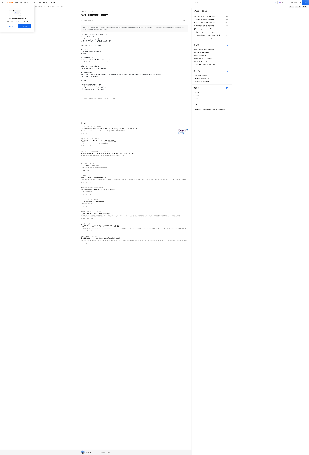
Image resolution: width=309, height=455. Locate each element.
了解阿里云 (53, 2)
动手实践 (35, 6)
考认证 (45, 6)
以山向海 (83, 199)
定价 (35, 2)
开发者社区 (83, 11)
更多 (227, 45)
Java (114, 98)
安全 (92, 126)
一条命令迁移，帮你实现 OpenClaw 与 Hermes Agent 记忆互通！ (210, 109)
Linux (105, 98)
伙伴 (43, 2)
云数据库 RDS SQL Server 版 (95, 98)
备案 (292, 2)
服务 (47, 2)
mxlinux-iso (196, 92)
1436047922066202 (85, 236)
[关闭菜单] (2, 2)
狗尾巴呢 (88, 452)
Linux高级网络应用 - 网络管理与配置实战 (204, 49)
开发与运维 (91, 11)
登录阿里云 (24, 26)
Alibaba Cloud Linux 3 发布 (200, 75)
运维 (96, 139)
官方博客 (40, 6)
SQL (110, 98)
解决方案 (26, 2)
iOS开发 (99, 126)
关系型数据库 (95, 151)
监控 (99, 139)
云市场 (39, 2)
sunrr (82, 163)
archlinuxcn (196, 98)
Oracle (91, 212)
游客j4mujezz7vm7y (86, 151)
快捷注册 (10, 26)
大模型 (16, 2)
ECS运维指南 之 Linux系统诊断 (201, 81)
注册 (300, 2)
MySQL (101, 151)
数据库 (91, 187)
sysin (82, 126)
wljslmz (83, 187)
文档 (289, 2)
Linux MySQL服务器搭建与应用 (201, 52)
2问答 (108, 452)
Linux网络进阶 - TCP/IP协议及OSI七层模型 (204, 65)
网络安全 (106, 151)
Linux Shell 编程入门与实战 (200, 61)
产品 (21, 2)
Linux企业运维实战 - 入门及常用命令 (203, 58)
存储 (90, 163)
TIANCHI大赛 (51, 6)
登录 (306, 2)
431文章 (103, 452)
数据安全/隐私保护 (98, 187)
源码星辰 (83, 212)
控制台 (295, 2)
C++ (96, 224)
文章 (97, 11)
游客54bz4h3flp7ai (85, 139)
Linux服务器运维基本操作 (200, 55)
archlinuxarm (197, 95)
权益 (31, 2)
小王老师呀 (83, 175)
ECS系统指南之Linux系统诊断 (201, 78)
